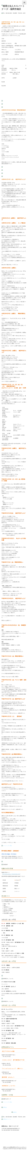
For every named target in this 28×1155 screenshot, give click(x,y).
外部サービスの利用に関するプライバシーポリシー (14, 1147)
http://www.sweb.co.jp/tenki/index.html (11, 874)
